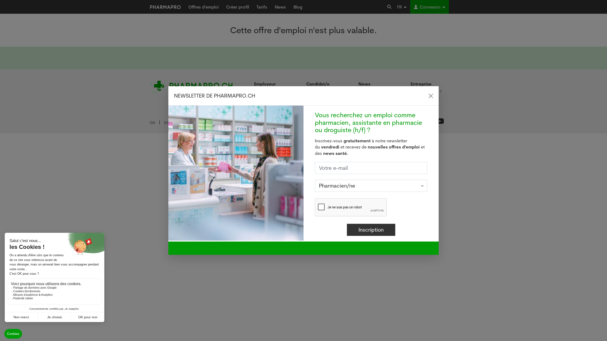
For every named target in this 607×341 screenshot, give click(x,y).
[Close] (431, 96)
